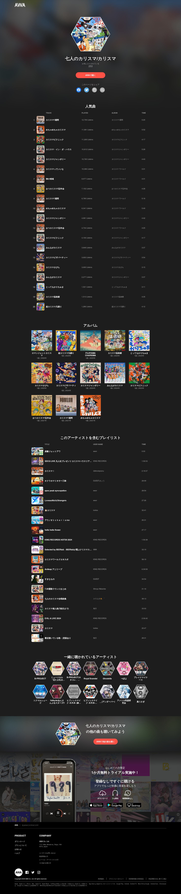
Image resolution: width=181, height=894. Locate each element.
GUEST (96, 579)
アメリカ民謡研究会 (124, 701)
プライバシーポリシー (116, 879)
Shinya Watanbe (99, 589)
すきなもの (50, 579)
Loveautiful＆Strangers (55, 500)
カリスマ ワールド (119, 169)
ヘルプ (17, 853)
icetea (95, 510)
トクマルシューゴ (40, 701)
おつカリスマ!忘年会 (55, 188)
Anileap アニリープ (53, 569)
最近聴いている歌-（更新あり (58, 638)
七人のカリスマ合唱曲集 (55, 598)
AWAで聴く (90, 75)
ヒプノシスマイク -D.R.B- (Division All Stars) (90, 704)
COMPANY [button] (45, 835)
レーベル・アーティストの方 (48, 860)
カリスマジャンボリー (120, 149)
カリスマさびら (53, 267)
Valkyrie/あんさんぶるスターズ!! (57, 701)
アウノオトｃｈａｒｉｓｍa (57, 520)
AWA (95, 549)
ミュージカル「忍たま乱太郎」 (57, 680)
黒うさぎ (141, 701)
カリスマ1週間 (52, 119)
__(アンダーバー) (107, 701)
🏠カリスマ (50, 510)
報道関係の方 (43, 856)
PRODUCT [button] (20, 835)
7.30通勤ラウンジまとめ (55, 588)
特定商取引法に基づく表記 (157, 879)
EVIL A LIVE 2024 (53, 618)
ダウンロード (20, 841)
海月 (95, 608)
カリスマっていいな (55, 169)
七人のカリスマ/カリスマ (30, 825)
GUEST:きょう (99, 480)
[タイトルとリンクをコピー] (94, 89)
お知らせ (18, 849)
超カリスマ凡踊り (54, 306)
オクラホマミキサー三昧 (55, 480)
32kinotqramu (98, 471)
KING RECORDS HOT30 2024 (58, 539)
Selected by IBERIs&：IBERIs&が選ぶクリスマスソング (70, 549)
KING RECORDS (99, 461)
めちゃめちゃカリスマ (56, 129)
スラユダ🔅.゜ (98, 598)
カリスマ (49, 628)
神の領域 (50, 178)
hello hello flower (53, 529)
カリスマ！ (50, 470)
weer (95, 451)
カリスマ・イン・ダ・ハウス (59, 149)
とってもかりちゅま (55, 286)
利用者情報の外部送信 (136, 879)
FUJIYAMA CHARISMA (90, 354)
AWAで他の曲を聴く (105, 741)
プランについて (21, 845)
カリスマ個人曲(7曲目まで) (57, 608)
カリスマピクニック (55, 139)
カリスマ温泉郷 (53, 296)
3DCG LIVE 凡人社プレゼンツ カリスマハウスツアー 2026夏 (72, 461)
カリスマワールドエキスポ (56, 559)
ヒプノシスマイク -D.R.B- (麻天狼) (74, 703)
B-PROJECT (40, 678)
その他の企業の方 (45, 863)
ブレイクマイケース (141, 678)
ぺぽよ (124, 678)
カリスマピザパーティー (57, 257)
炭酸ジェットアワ (52, 451)
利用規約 (101, 879)
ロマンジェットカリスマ (42, 354)
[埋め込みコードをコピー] (102, 89)
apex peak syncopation (55, 490)
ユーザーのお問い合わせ (47, 853)
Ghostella (107, 678)
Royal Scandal (90, 678)
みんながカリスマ (54, 247)
